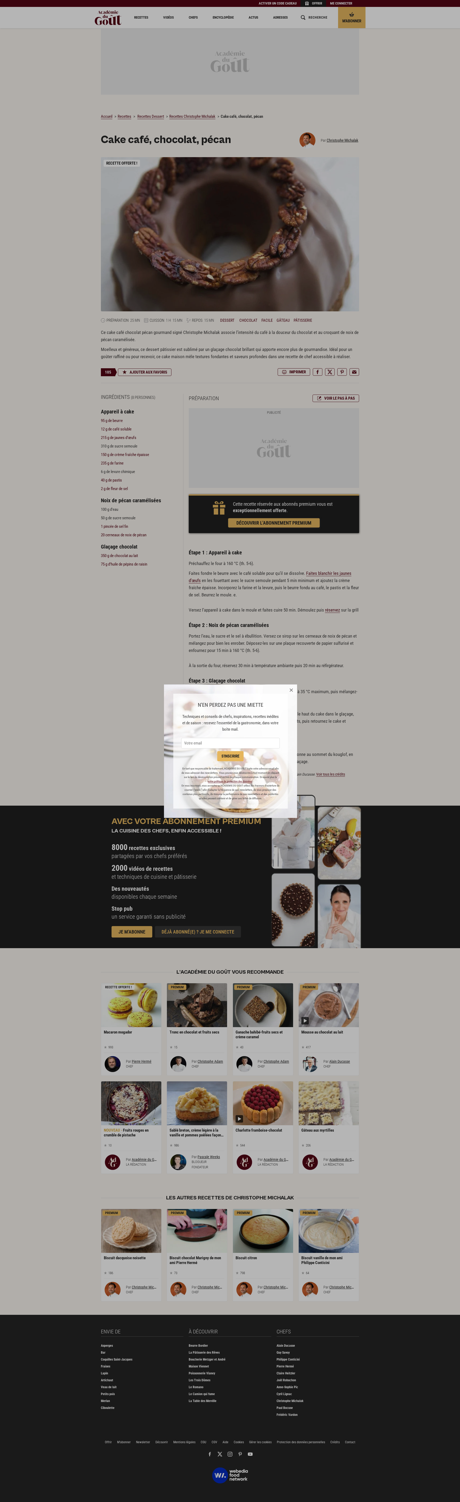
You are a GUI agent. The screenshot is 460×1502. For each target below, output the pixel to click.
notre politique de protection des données (230, 781)
